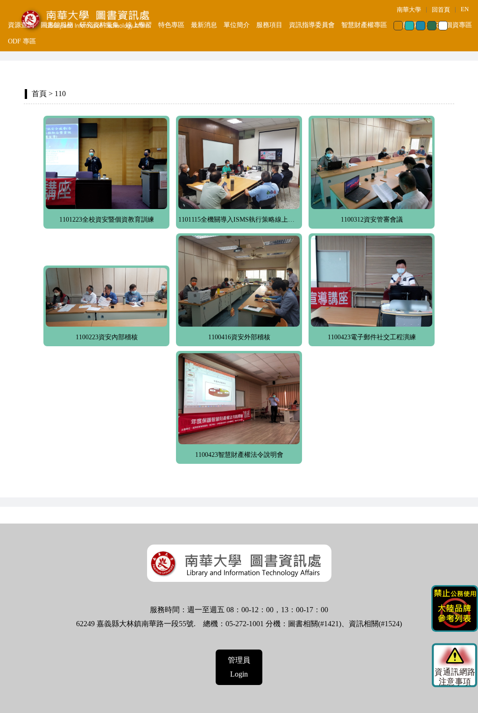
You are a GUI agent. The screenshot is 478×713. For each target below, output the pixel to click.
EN (465, 9)
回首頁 (441, 9)
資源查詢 (21, 24)
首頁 (39, 94)
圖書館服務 (57, 24)
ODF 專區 (22, 41)
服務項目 (269, 24)
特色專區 (171, 24)
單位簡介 (237, 24)
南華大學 (409, 9)
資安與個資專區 (449, 24)
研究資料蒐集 (99, 24)
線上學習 (139, 24)
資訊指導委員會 (312, 24)
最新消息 (204, 24)
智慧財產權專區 (364, 24)
